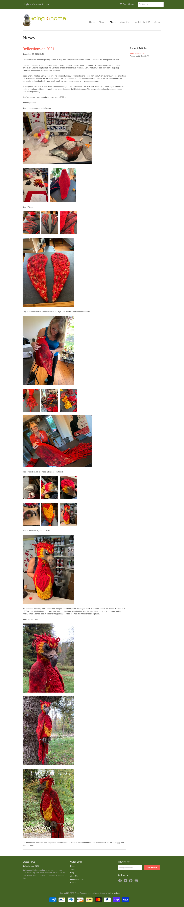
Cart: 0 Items (128, 4)
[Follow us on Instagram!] (137, 881)
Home (92, 22)
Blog (112, 22)
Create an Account (40, 4)
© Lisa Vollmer (114, 893)
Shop (101, 22)
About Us (124, 22)
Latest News (29, 861)
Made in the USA (142, 22)
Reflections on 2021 (38, 49)
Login (26, 4)
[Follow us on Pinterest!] (131, 881)
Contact (157, 22)
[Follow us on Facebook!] (120, 881)
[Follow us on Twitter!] (126, 881)
